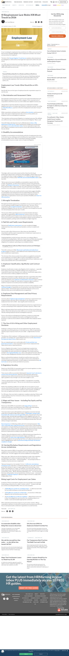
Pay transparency (6, 424)
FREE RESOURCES (18, 1)
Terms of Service (12, 614)
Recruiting (42, 593)
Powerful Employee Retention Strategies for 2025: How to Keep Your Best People (57, 106)
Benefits (36, 593)
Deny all (40, 654)
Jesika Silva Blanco (7, 107)
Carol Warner (10, 22)
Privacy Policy (4, 614)
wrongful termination (16, 206)
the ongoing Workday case (14, 352)
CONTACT (16, 600)
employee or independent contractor (24, 279)
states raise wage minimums (17, 437)
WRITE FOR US (16, 598)
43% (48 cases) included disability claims (28, 177)
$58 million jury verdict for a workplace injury (17, 488)
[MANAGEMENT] (46, 5)
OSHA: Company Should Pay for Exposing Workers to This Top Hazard (37, 559)
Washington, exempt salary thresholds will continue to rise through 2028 (20, 414)
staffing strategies (6, 287)
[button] (3, 651)
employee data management (17, 298)
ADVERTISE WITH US (16, 596)
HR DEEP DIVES (37, 1)
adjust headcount (20, 214)
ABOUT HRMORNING (16, 594)
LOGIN (56, 1)
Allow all (26, 654)
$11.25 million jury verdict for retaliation (16, 496)
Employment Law (5, 11)
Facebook (4, 599)
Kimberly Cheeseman (13, 185)
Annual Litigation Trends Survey (17, 58)
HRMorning (6, 2)
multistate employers (12, 474)
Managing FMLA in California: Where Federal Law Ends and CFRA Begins (21, 245)
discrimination (30, 112)
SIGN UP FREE (63, 1)
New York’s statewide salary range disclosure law (20, 424)
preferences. (64, 650)
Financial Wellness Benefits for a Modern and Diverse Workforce (19, 74)
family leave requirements (15, 225)
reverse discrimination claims (15, 126)
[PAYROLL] (37, 5)
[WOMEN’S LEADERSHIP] (58, 5)
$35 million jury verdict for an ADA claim (16, 492)
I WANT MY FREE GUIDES (28, 588)
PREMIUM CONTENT (28, 1)
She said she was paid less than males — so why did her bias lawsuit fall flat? (10, 542)
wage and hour (28, 405)
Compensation (30, 537)
